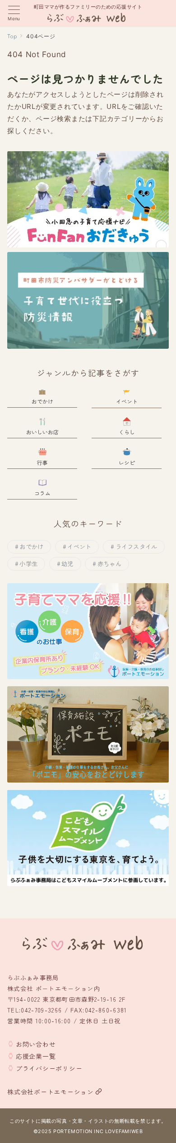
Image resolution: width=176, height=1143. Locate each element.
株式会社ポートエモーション (50, 1091)
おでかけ (31, 546)
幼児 (67, 563)
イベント (79, 546)
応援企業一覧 (36, 1056)
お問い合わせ (36, 1044)
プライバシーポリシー (49, 1068)
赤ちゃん (109, 563)
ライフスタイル (136, 546)
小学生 (28, 563)
